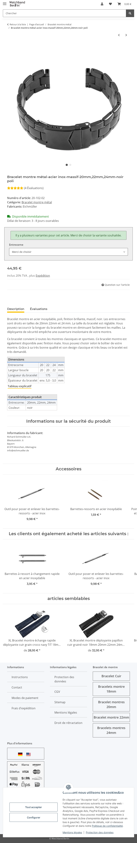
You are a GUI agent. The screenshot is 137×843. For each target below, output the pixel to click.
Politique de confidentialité (107, 825)
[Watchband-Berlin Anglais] (29, 754)
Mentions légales (72, 832)
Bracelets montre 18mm (111, 688)
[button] (102, 3)
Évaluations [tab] (38, 309)
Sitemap (59, 702)
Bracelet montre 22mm (111, 717)
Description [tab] (15, 309)
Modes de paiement (25, 698)
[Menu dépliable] (4, 2)
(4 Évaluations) (34, 188)
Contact (17, 687)
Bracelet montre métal (37, 202)
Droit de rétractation (68, 723)
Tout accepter (33, 807)
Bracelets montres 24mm (111, 730)
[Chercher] (130, 13)
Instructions (20, 677)
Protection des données (99, 832)
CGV (57, 692)
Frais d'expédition (23, 708)
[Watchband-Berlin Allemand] (21, 754)
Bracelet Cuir (111, 676)
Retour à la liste (18, 24)
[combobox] (68, 252)
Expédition (43, 276)
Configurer (33, 817)
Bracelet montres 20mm (111, 704)
